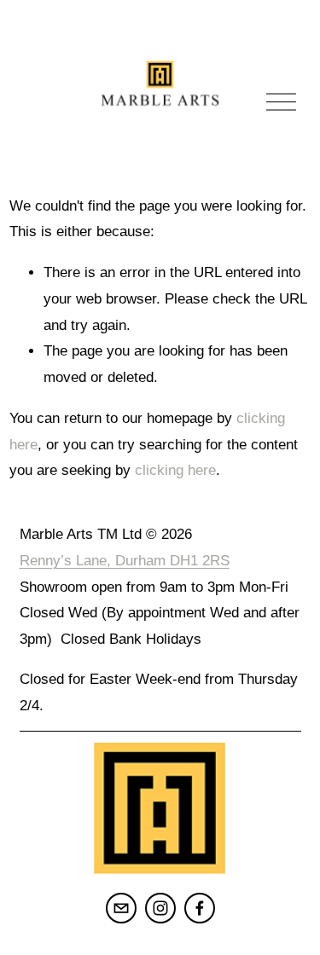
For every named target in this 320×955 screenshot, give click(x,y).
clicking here (175, 470)
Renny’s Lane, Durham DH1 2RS (125, 561)
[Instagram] (160, 908)
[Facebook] (199, 908)
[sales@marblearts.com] (121, 908)
